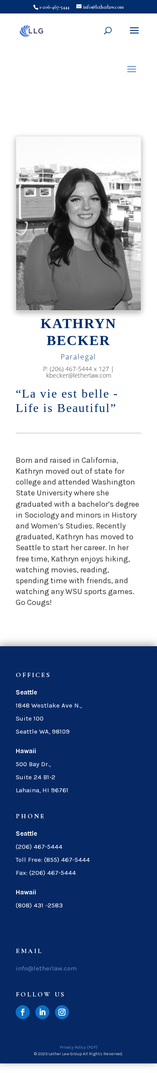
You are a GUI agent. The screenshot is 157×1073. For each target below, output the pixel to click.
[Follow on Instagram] (62, 1012)
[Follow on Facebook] (23, 1012)
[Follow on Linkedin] (42, 1012)
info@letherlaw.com (46, 968)
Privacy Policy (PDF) (79, 1047)
